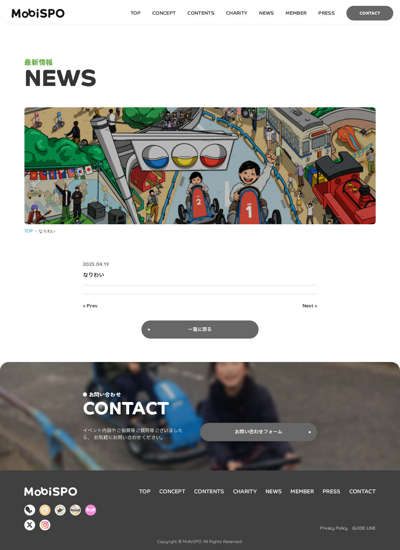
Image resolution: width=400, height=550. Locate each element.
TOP (136, 13)
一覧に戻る (200, 329)
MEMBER (296, 13)
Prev (92, 305)
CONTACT (370, 13)
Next (307, 305)
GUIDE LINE (364, 528)
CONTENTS (200, 13)
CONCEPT (164, 13)
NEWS (266, 13)
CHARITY (236, 13)
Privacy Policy (334, 528)
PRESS (326, 13)
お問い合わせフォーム (258, 431)
